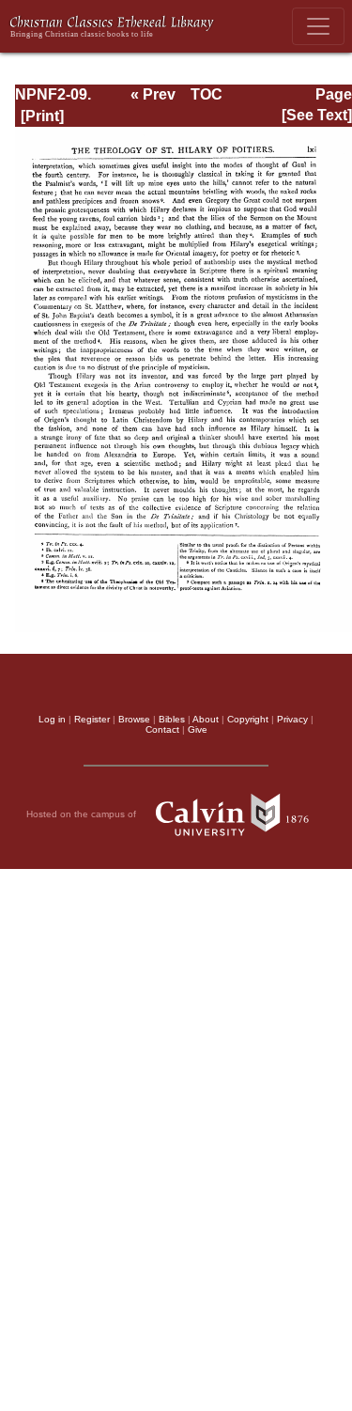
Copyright (247, 719)
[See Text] (317, 115)
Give (197, 729)
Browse (134, 719)
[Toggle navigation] (318, 26)
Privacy (292, 719)
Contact (162, 729)
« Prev (153, 94)
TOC (206, 94)
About (205, 719)
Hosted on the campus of (82, 813)
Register (92, 719)
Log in (52, 719)
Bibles (172, 719)
